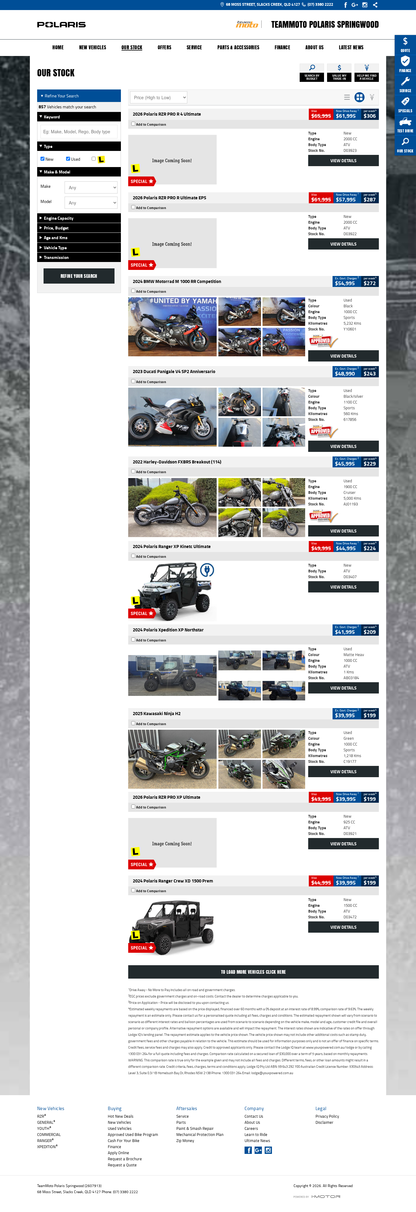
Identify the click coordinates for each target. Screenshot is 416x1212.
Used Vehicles (120, 1128)
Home (58, 47)
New (49, 159)
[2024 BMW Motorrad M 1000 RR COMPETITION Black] (216, 326)
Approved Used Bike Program (133, 1134)
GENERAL (46, 1122)
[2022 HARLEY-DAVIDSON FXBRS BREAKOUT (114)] (216, 507)
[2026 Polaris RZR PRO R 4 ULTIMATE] (216, 159)
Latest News (351, 47)
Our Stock (132, 48)
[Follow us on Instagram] (366, 5)
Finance (282, 47)
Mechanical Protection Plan (200, 1134)
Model (46, 201)
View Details (343, 160)
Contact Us (254, 1116)
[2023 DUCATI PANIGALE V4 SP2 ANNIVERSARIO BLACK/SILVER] (216, 417)
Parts (181, 1122)
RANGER (45, 1140)
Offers (164, 47)
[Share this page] (373, 5)
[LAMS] (104, 159)
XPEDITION (47, 1147)
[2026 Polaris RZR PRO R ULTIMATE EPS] (216, 243)
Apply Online (118, 1153)
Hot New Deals (120, 1116)
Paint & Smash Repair (195, 1128)
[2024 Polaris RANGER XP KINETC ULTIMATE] (216, 591)
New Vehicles (92, 47)
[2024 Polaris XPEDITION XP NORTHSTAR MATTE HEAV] (216, 675)
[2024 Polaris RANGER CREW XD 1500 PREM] (216, 926)
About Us (314, 47)
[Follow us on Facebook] (346, 5)
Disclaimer (324, 1122)
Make (46, 186)
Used (75, 159)
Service (194, 47)
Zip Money (185, 1140)
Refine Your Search (59, 96)
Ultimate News (257, 1140)
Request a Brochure (125, 1159)
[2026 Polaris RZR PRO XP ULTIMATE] (216, 842)
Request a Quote (122, 1165)
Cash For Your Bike (123, 1140)
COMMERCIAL (49, 1134)
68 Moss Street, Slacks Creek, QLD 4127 (263, 4)
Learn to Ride (256, 1134)
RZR (41, 1116)
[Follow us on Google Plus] (356, 5)
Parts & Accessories (238, 47)
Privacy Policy (327, 1116)
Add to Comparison (151, 124)
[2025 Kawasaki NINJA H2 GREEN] (216, 759)
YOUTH (44, 1128)
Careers (251, 1128)
